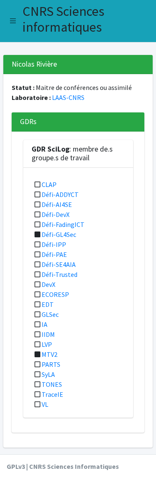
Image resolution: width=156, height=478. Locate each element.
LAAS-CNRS (68, 97)
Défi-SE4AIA (59, 264)
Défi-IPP (54, 244)
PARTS (51, 364)
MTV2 (49, 354)
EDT (48, 304)
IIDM (48, 334)
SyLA (48, 374)
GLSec (50, 314)
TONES (52, 384)
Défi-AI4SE (57, 204)
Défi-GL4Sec (59, 234)
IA (44, 324)
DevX (48, 284)
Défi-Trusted (59, 274)
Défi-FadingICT (63, 224)
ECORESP (55, 294)
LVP (47, 344)
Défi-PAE (54, 254)
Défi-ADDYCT (60, 194)
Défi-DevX (55, 214)
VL (45, 404)
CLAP (49, 184)
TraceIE (52, 394)
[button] (12, 20)
